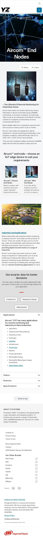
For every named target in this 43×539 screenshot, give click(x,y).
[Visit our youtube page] (19, 488)
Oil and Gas (13, 347)
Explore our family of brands (14, 499)
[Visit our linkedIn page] (13, 488)
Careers (8, 447)
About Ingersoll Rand (13, 444)
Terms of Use (10, 439)
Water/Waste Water (16, 365)
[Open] (39, 10)
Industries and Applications (14, 233)
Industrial (12, 341)
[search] (39, 3)
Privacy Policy (11, 436)
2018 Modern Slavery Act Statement (19, 450)
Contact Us (9, 433)
